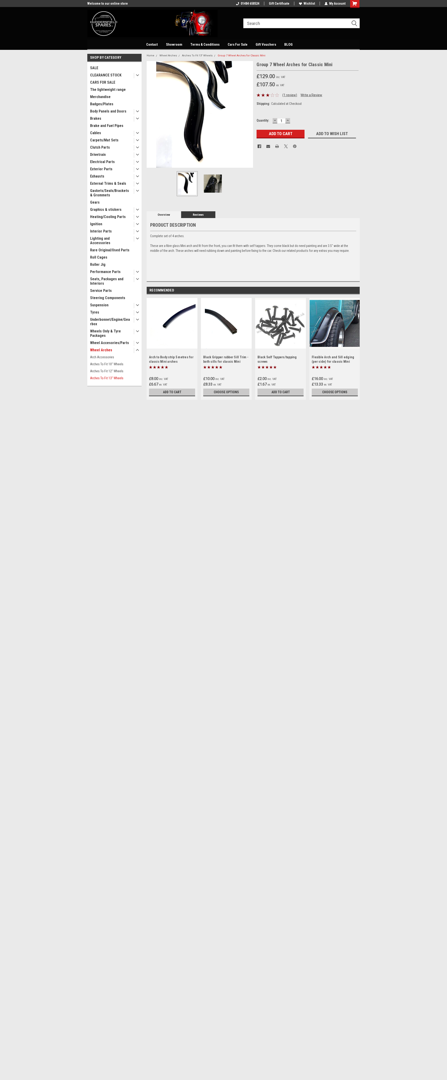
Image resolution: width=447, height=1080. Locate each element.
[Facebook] (259, 146)
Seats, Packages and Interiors (106, 281)
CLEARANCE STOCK (106, 75)
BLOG (288, 44)
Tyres (94, 312)
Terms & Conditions (205, 44)
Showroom (174, 44)
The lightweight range (108, 89)
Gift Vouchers (266, 44)
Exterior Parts (101, 169)
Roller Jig (97, 264)
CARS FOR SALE (102, 82)
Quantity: (263, 120)
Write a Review (311, 95)
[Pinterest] (295, 146)
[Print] (277, 146)
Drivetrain (98, 154)
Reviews (198, 214)
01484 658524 (250, 3)
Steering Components (107, 298)
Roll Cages (98, 257)
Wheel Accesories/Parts (109, 343)
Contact (152, 44)
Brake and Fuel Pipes (106, 125)
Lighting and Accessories (100, 240)
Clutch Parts (100, 147)
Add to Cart (172, 392)
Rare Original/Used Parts (109, 250)
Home (150, 55)
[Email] (268, 146)
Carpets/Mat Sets (104, 140)
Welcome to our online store (107, 3)
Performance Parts (105, 272)
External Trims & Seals (108, 183)
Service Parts (101, 290)
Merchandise (100, 97)
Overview (164, 214)
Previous (151, 114)
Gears (95, 202)
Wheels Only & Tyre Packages (105, 333)
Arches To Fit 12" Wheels (106, 371)
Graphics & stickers (106, 209)
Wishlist (309, 3)
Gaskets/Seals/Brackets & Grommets (109, 192)
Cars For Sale (237, 44)
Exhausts (97, 176)
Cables (95, 133)
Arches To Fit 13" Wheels (106, 378)
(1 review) (289, 95)
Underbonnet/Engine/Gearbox (110, 321)
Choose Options (226, 392)
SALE (94, 68)
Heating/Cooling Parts (108, 217)
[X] (286, 146)
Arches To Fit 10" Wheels (106, 364)
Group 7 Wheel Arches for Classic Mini (241, 55)
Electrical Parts (102, 162)
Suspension (99, 305)
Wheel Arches (101, 350)
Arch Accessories (102, 357)
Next (248, 114)
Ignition (96, 224)
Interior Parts (101, 231)
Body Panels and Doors (108, 111)
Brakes (95, 118)
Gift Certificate (279, 3)
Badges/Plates (101, 104)
